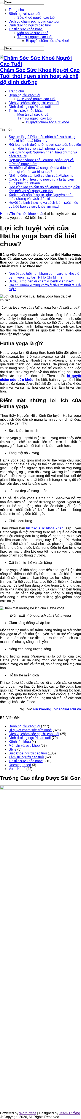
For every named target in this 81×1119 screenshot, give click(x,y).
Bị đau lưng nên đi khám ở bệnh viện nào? (41, 281)
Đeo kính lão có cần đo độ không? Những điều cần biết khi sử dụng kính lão (44, 189)
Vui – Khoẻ (17, 769)
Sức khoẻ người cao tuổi (36, 17)
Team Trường (69, 1113)
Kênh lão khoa (20, 741)
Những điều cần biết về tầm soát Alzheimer (42, 175)
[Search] (1, 3)
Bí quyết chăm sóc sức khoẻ (47, 41)
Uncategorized (20, 765)
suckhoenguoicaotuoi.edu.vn (57, 709)
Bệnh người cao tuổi (24, 13)
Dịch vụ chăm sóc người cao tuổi (34, 21)
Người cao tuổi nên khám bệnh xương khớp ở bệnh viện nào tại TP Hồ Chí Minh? (44, 275)
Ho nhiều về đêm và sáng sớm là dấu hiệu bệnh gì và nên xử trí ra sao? (41, 169)
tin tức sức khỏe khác (45, 528)
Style (12, 749)
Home (4, 214)
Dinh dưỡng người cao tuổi (30, 25)
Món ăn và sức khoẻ (32, 33)
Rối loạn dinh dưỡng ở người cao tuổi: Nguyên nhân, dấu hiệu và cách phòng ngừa (45, 146)
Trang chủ (16, 10)
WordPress (27, 1113)
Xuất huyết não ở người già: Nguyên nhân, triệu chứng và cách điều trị (41, 197)
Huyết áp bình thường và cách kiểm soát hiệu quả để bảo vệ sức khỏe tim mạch (43, 204)
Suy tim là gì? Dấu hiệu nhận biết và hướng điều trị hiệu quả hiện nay (42, 139)
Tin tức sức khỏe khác (26, 29)
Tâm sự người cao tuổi (34, 37)
